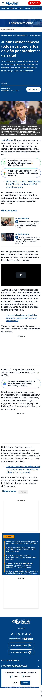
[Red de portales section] (39, 660)
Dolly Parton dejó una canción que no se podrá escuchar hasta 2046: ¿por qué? (22, 542)
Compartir (33, 89)
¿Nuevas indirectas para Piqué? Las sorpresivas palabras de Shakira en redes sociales (21, 318)
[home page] (21, 622)
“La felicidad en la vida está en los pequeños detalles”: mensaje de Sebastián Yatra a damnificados (19, 565)
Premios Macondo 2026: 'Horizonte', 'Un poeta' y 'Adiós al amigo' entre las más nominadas (21, 549)
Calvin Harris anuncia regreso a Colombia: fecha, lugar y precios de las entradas (21, 557)
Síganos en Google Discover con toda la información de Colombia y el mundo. (23, 173)
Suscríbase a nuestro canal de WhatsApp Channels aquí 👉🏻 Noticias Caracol (21, 163)
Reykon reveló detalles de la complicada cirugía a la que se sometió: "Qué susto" (22, 572)
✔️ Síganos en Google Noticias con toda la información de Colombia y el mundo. (21, 383)
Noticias (16, 677)
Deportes (28, 677)
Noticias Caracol (6, 35)
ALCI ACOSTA (30, 8)
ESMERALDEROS (17, 8)
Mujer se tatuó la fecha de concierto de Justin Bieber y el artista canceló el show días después (23, 184)
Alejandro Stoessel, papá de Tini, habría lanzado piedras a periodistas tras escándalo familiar (27, 224)
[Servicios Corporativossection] (39, 666)
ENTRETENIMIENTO (7, 29)
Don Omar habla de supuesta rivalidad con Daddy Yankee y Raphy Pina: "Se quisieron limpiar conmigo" (23, 469)
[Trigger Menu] (3, 3)
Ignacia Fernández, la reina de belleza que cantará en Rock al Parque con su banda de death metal (27, 240)
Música (23, 492)
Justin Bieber (7, 140)
